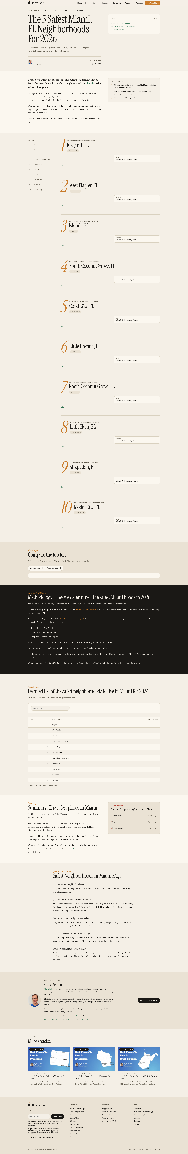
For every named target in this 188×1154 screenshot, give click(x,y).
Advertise (137, 1118)
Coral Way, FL (81, 306)
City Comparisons (77, 1112)
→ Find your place (117, 30)
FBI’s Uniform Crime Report (72, 619)
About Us (139, 3)
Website (47, 1020)
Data (62, 165)
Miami (89, 83)
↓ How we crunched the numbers (123, 27)
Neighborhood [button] (57, 719)
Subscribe (58, 1116)
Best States (74, 1134)
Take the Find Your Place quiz (83, 1020)
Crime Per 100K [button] (152, 719)
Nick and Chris (47, 1137)
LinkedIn (77, 1016)
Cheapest (105, 3)
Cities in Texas (107, 1115)
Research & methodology (143, 1112)
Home (30, 10)
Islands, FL (79, 225)
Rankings (38, 10)
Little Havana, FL (85, 346)
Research (128, 3)
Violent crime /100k (36, 568)
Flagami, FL (78, 145)
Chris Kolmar (39, 62)
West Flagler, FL (84, 185)
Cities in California (109, 1112)
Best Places (74, 1115)
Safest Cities (74, 1118)
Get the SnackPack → (149, 1000)
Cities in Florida (108, 1118)
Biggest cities (107, 1109)
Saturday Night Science (86, 610)
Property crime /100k (54, 568)
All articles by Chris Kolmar (61, 1020)
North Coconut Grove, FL (92, 386)
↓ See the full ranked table (121, 23)
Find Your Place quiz (73, 849)
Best (87, 3)
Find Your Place (153, 3)
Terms (136, 1124)
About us (137, 1109)
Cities (79, 3)
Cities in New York (109, 1121)
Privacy (137, 1121)
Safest (95, 3)
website (89, 1016)
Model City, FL (87, 507)
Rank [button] (31, 719)
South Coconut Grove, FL (92, 265)
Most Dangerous (76, 1127)
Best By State (75, 1137)
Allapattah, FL (83, 467)
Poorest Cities (75, 1131)
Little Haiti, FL (83, 426)
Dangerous (117, 3)
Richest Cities (75, 1124)
